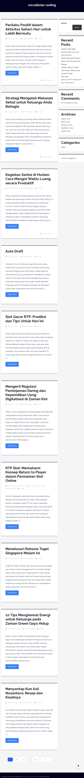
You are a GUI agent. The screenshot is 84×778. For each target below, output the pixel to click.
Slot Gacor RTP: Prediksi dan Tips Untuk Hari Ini (25, 319)
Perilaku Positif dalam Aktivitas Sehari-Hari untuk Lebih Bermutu (28, 29)
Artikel (40, 38)
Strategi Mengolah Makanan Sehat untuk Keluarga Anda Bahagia (29, 102)
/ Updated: (24, 486)
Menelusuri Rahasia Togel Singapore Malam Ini (27, 551)
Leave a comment (48, 80)
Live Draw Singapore (68, 158)
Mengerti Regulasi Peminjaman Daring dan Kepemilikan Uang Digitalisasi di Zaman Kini (26, 392)
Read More (12, 73)
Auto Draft (14, 251)
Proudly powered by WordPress (11, 776)
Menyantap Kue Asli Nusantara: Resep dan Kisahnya (24, 693)
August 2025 (65, 131)
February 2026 (66, 125)
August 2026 (65, 119)
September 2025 (67, 128)
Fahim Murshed (44, 776)
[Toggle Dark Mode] (78, 765)
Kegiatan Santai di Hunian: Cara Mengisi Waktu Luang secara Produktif (28, 179)
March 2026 (65, 122)
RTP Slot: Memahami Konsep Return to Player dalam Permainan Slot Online (25, 474)
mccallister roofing (42, 5)
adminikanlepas (28, 38)
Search (64, 23)
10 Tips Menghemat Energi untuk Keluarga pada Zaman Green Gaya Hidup (27, 619)
